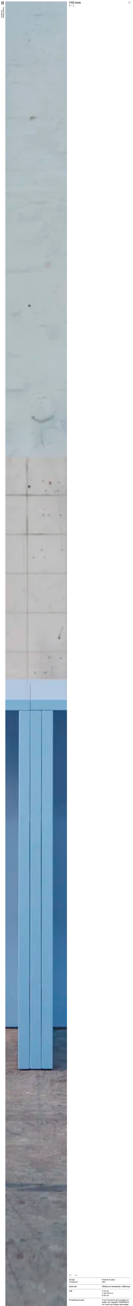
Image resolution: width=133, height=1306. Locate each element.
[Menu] (129, 2)
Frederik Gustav (108, 1280)
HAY (103, 1282)
